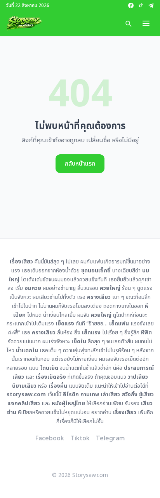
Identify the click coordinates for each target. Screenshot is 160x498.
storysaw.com (26, 394)
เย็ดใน (78, 341)
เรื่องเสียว (124, 412)
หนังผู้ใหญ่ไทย (68, 403)
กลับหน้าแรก (80, 163)
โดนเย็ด (49, 368)
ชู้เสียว (146, 394)
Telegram (110, 438)
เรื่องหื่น (58, 386)
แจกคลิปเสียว (23, 403)
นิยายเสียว (24, 386)
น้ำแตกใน (27, 350)
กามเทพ (89, 394)
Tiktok (80, 438)
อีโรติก (71, 394)
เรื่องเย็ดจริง (51, 377)
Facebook (49, 438)
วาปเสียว (138, 377)
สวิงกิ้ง (129, 394)
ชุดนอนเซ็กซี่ (96, 271)
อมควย (32, 288)
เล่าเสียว (110, 394)
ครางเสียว (99, 297)
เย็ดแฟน (119, 324)
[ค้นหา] (128, 23)
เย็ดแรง (65, 324)
